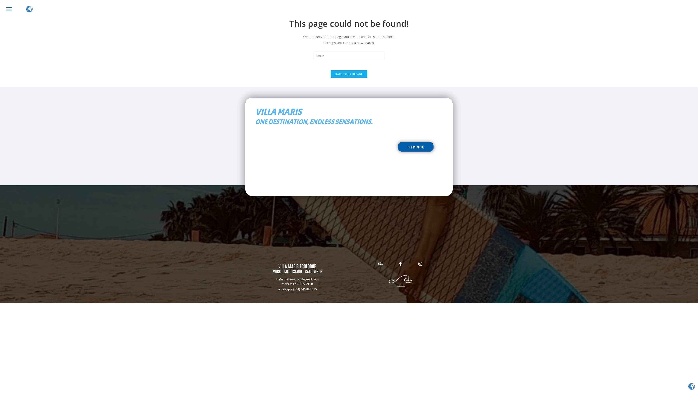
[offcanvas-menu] (9, 9)
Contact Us (417, 147)
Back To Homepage (349, 74)
